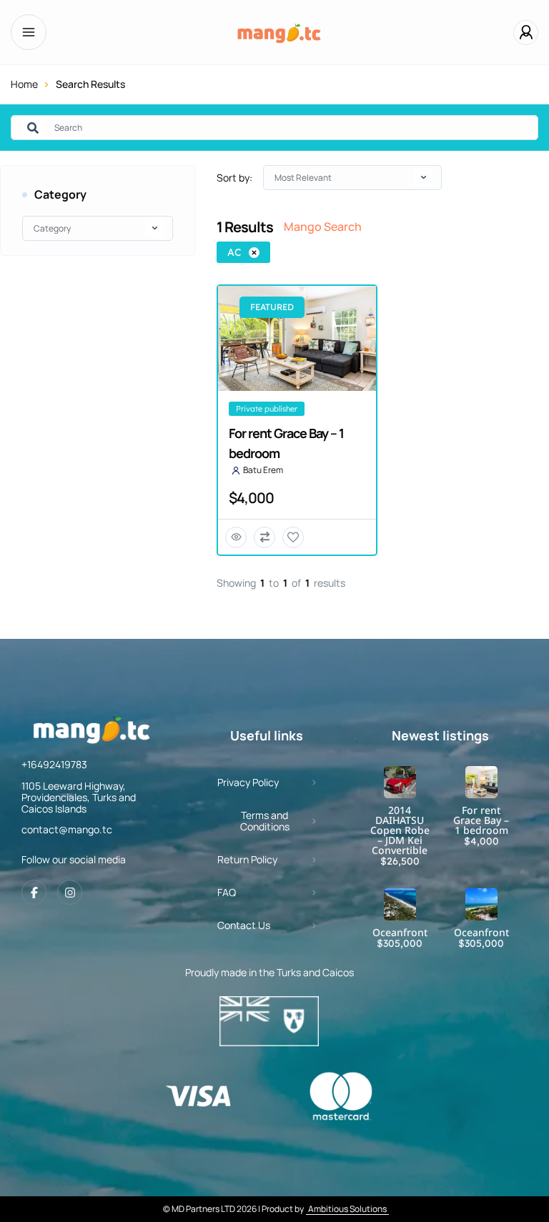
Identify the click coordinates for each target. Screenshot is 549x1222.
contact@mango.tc (66, 829)
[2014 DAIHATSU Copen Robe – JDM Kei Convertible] (400, 782)
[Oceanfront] (400, 904)
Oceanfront (399, 933)
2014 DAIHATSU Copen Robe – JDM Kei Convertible (400, 830)
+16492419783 (54, 764)
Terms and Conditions (265, 820)
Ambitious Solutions (347, 1209)
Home (24, 84)
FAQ (226, 892)
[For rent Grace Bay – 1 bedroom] (481, 782)
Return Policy (247, 859)
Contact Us (243, 925)
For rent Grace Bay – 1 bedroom (481, 820)
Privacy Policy (248, 782)
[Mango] (280, 32)
